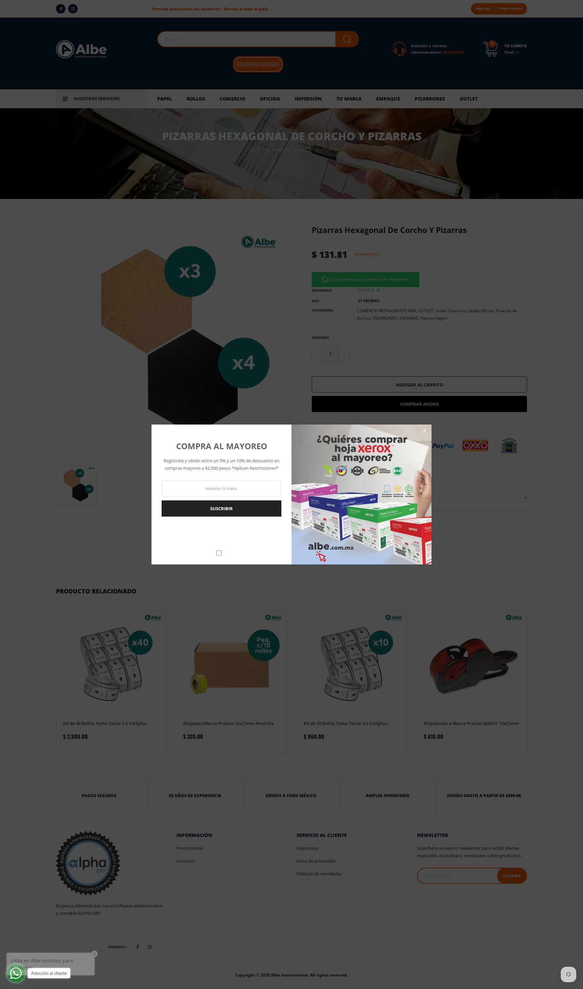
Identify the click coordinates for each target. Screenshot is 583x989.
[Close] (424, 430)
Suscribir (221, 508)
